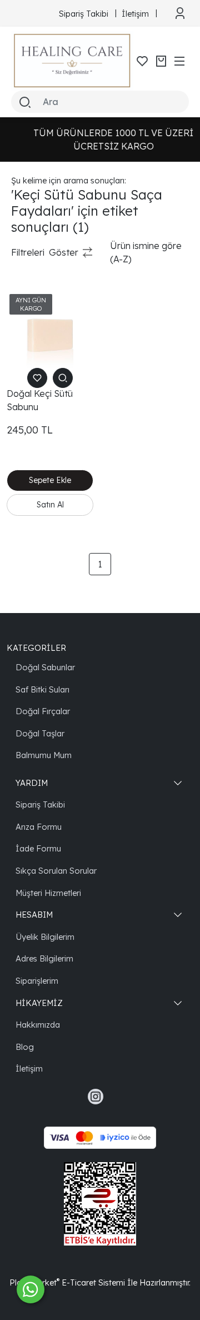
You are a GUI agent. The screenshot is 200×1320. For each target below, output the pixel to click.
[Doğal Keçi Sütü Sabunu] (50, 334)
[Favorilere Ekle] (37, 378)
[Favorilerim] (142, 61)
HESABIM (34, 914)
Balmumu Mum (44, 755)
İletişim (29, 1068)
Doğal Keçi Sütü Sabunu (40, 400)
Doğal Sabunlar (45, 667)
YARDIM (32, 783)
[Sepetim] (161, 61)
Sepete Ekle (50, 480)
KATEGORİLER (36, 647)
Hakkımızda (38, 1024)
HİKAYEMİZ (39, 1003)
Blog (25, 1047)
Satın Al (50, 505)
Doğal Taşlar (40, 733)
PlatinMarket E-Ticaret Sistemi (67, 1282)
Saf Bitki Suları (42, 689)
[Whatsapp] (30, 1289)
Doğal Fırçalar (43, 711)
